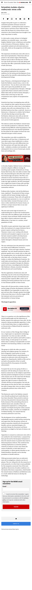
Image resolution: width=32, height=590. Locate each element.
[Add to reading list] (29, 18)
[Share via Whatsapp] (12, 18)
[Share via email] (20, 18)
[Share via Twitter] (8, 18)
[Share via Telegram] (16, 18)
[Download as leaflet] (24, 18)
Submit (16, 506)
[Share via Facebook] (3, 18)
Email (4, 486)
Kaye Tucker (4, 12)
